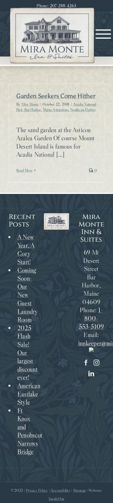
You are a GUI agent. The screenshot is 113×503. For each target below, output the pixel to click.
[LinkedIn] (91, 374)
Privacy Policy (37, 490)
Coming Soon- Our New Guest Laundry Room (26, 295)
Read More (24, 170)
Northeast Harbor (83, 109)
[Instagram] (96, 363)
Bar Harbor (32, 109)
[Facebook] (86, 363)
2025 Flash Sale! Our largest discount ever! (26, 353)
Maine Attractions (55, 109)
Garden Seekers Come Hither (55, 96)
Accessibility (60, 490)
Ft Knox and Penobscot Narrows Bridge (26, 431)
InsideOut (56, 498)
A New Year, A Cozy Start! (26, 249)
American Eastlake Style (26, 394)
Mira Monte (30, 104)
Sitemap (79, 490)
